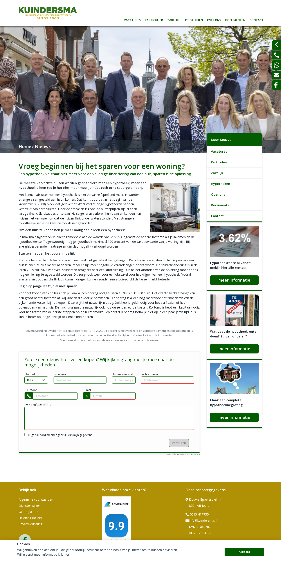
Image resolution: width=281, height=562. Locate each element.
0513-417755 (199, 514)
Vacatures (132, 19)
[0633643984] (276, 65)
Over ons (214, 19)
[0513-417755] (276, 55)
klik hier (63, 554)
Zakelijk (173, 19)
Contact (256, 19)
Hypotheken (193, 19)
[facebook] (276, 85)
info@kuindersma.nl (203, 520)
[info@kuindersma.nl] (276, 75)
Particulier (154, 19)
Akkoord (244, 551)
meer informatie (234, 280)
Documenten (235, 19)
